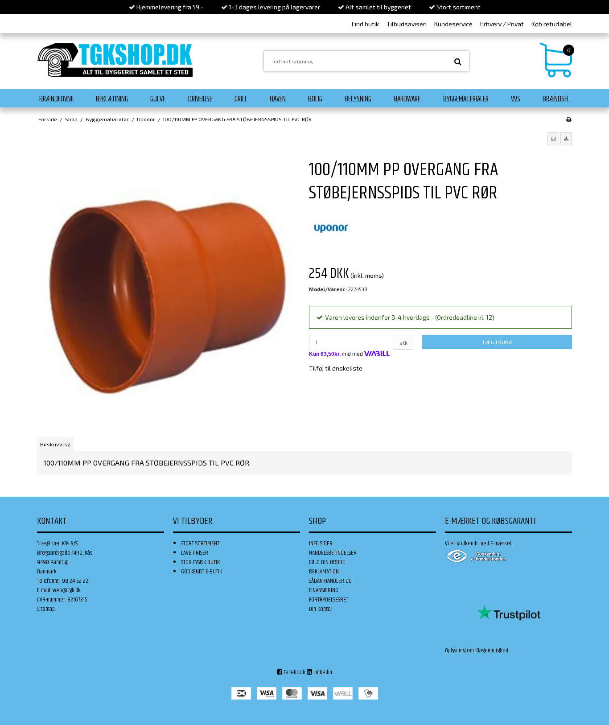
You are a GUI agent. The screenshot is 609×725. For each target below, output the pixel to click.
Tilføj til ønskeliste (335, 368)
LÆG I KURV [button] (497, 342)
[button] (553, 138)
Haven (278, 99)
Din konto (320, 609)
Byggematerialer (466, 99)
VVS (515, 99)
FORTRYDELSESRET (328, 600)
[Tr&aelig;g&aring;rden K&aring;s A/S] (115, 60)
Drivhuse (200, 99)
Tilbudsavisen (407, 24)
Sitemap (46, 609)
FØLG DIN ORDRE (327, 562)
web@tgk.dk (67, 590)
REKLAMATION (324, 572)
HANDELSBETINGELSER (333, 553)
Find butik (365, 24)
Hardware (407, 99)
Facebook (293, 672)
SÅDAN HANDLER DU (330, 581)
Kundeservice (453, 24)
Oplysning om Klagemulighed (476, 650)
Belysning (358, 99)
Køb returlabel (551, 24)
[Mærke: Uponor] (331, 228)
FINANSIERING (323, 590)
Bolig (315, 99)
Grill (241, 99)
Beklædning (112, 99)
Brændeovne (56, 99)
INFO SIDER (321, 543)
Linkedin (322, 672)
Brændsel (556, 99)
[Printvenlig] (568, 119)
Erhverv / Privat (502, 24)
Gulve (157, 99)
